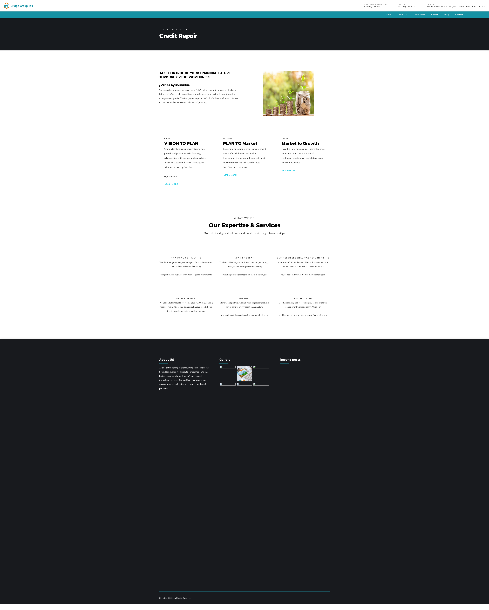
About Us (401, 15)
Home (388, 15)
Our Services (419, 15)
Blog (446, 15)
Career (434, 15)
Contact (459, 15)
